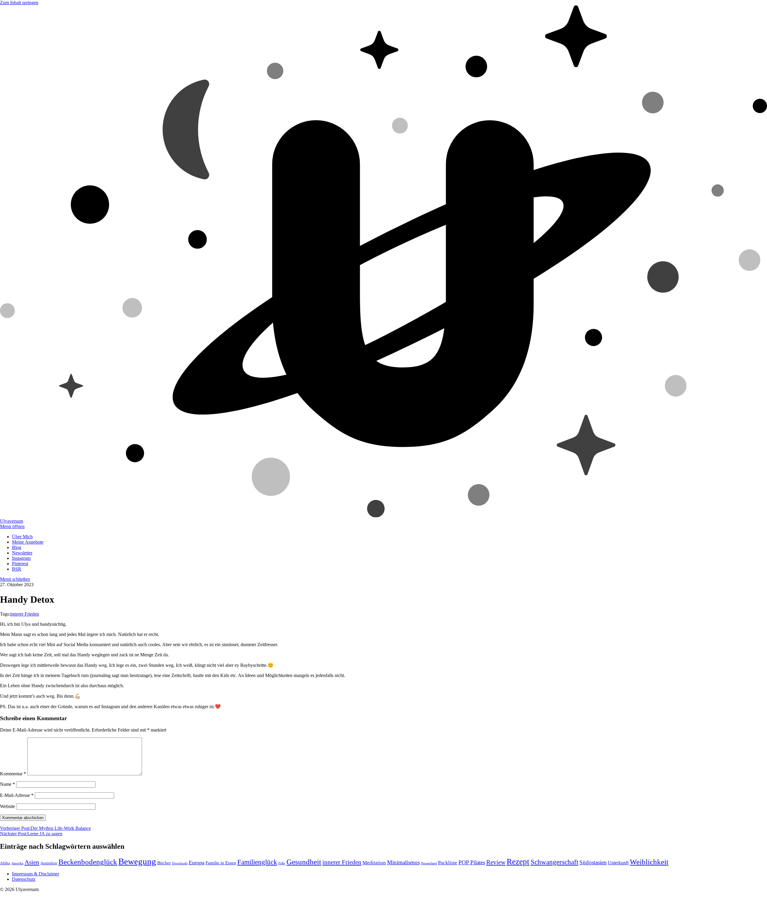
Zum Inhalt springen (19, 2)
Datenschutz (23, 879)
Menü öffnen (12, 526)
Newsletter (22, 552)
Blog (16, 547)
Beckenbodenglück (87, 862)
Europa (196, 863)
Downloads (180, 863)
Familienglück (257, 862)
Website (7, 806)
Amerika (17, 863)
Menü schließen (15, 579)
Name (7, 784)
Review (495, 862)
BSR (16, 569)
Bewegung (137, 861)
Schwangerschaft (554, 862)
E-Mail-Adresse (17, 795)
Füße (281, 863)
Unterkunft (618, 862)
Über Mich (22, 536)
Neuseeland (429, 863)
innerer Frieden (24, 613)
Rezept (518, 861)
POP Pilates (471, 862)
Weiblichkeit (649, 861)
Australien (48, 863)
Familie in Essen (221, 862)
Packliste (447, 863)
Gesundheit (303, 861)
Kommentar (13, 773)
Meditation (374, 863)
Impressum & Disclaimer (35, 873)
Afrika (5, 863)
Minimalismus (403, 862)
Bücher (164, 862)
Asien (32, 862)
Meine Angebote (27, 542)
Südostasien (593, 862)
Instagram (21, 558)
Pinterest (20, 563)
